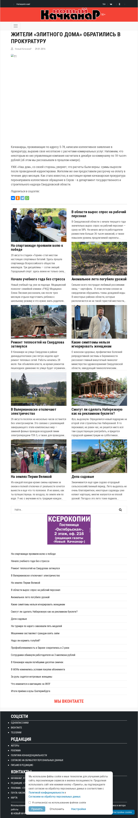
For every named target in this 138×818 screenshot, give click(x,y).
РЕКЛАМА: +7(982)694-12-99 (25, 788)
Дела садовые (83, 477)
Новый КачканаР (23, 49)
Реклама (16, 750)
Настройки (78, 809)
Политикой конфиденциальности (46, 792)
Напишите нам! (23, 4)
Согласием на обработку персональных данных (54, 796)
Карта (14, 797)
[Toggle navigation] (15, 26)
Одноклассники (20, 722)
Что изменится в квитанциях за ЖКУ (30, 683)
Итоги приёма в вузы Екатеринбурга (30, 691)
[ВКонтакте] (13, 198)
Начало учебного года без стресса (38, 279)
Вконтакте (16, 727)
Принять (37, 809)
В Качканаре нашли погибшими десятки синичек (37, 662)
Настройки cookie (122, 812)
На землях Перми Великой (31, 477)
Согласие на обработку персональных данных (37, 760)
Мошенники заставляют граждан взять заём (35, 633)
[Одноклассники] (18, 198)
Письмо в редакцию (22, 765)
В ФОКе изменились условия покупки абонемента (38, 669)
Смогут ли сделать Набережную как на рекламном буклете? (97, 411)
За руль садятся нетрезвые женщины (31, 676)
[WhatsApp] (27, 198)
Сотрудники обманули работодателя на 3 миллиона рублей (43, 655)
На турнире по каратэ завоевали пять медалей (36, 626)
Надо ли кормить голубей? (25, 640)
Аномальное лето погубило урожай (99, 279)
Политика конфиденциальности (29, 755)
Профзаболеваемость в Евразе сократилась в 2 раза (40, 647)
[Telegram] (22, 198)
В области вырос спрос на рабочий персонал (99, 214)
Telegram (16, 732)
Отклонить (57, 809)
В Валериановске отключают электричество (33, 411)
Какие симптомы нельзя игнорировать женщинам (91, 344)
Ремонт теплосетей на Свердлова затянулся (37, 344)
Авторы (15, 745)
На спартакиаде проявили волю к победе (37, 248)
